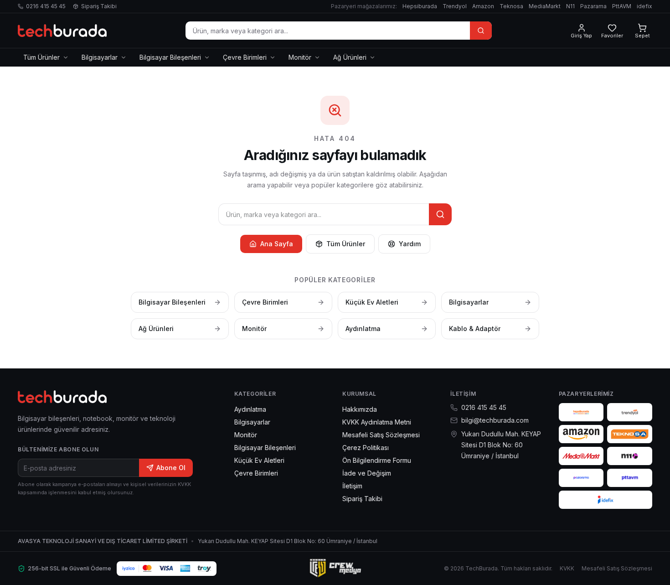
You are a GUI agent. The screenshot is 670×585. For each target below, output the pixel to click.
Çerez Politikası (365, 447)
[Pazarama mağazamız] (581, 478)
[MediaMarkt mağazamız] (581, 456)
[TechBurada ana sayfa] (62, 30)
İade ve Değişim (366, 473)
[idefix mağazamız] (605, 500)
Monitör (300, 57)
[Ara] (481, 30)
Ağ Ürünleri (349, 57)
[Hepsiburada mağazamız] (581, 412)
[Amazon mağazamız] (581, 434)
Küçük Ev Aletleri (259, 460)
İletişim (352, 486)
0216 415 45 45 (46, 6)
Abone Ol (171, 467)
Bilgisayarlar (100, 57)
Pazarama (593, 6)
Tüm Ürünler (41, 57)
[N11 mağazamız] (629, 456)
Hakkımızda (359, 409)
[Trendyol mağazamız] (629, 412)
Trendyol (455, 6)
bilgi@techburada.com (495, 420)
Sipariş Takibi (99, 6)
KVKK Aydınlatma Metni (376, 422)
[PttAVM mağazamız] (629, 478)
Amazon (483, 6)
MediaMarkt (545, 6)
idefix (644, 6)
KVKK (567, 568)
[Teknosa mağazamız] (629, 434)
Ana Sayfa (276, 244)
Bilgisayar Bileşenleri (170, 57)
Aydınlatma (250, 409)
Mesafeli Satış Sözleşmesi (381, 435)
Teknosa (511, 6)
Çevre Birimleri (245, 57)
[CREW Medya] (335, 568)
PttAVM (621, 6)
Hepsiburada (419, 6)
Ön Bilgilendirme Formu (376, 460)
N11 (570, 6)
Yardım (410, 244)
